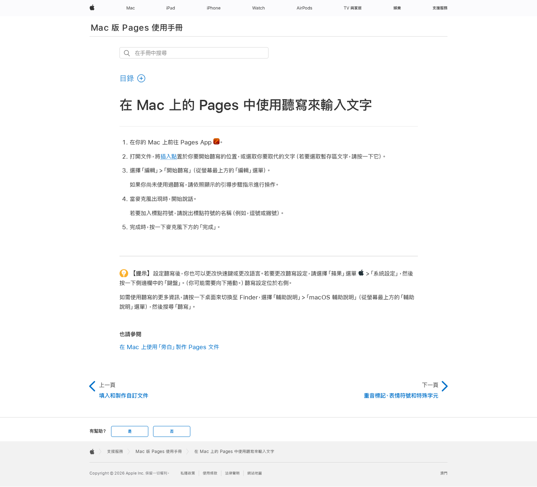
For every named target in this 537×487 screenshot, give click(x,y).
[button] (132, 78)
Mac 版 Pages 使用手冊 (137, 27)
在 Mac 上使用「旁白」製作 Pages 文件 (169, 347)
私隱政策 (187, 473)
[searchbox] (193, 52)
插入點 (168, 156)
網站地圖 (254, 473)
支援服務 (115, 451)
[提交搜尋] (127, 53)
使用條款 (210, 473)
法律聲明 (232, 473)
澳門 (444, 473)
